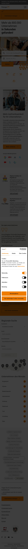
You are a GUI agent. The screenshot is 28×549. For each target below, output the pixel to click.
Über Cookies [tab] (22, 253)
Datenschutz (21, 266)
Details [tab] (14, 253)
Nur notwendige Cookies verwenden (14, 298)
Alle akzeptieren (14, 293)
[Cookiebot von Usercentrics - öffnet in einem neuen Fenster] (20, 249)
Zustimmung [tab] (5, 253)
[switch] (24, 277)
